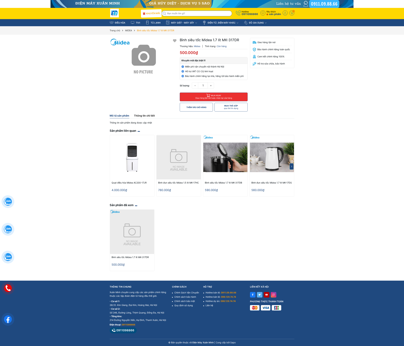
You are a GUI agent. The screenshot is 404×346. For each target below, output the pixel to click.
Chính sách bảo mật (184, 301)
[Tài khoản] (285, 12)
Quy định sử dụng (183, 305)
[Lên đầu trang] (397, 318)
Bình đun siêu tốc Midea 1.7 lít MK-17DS (271, 182)
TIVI (137, 22)
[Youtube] (266, 295)
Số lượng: (185, 85)
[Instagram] (273, 295)
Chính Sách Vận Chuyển (186, 292)
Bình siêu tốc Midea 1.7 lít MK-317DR (130, 257)
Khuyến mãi (152, 13)
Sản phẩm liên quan (123, 130)
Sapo (233, 342)
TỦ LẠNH (155, 22)
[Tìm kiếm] (165, 13)
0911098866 (250, 14)
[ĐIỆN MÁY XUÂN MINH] (202, 3)
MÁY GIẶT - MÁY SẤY (182, 22)
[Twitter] (259, 295)
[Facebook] (252, 295)
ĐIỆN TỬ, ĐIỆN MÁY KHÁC (221, 22)
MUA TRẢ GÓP (231, 107)
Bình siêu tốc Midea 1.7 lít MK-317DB (223, 182)
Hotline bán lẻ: (221, 292)
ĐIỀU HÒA (119, 22)
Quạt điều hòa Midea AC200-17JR (129, 182)
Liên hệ (209, 305)
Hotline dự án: (221, 301)
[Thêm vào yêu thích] (175, 40)
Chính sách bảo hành (185, 296)
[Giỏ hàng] (291, 12)
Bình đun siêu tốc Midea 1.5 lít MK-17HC (178, 182)
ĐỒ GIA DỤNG (256, 22)
